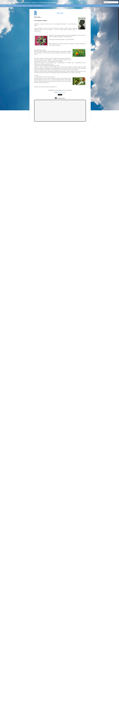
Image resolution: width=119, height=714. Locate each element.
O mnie (11, 5)
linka (56, 86)
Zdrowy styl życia (62, 92)
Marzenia (25, 5)
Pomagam (30, 5)
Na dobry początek (17, 5)
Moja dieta (60, 13)
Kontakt (34, 5)
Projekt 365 (39, 5)
